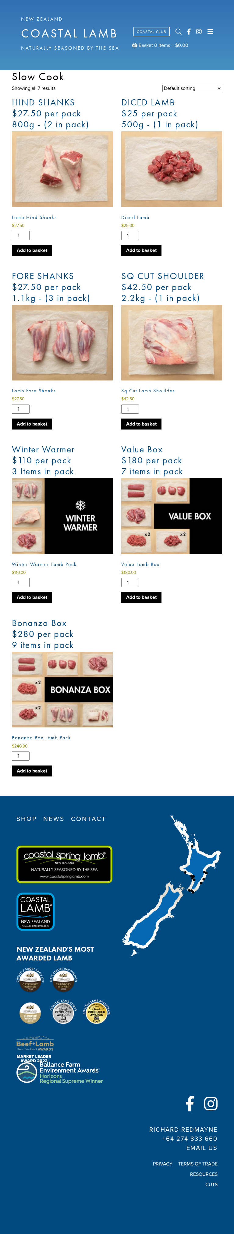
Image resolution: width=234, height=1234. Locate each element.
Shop (26, 819)
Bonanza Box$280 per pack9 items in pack (43, 634)
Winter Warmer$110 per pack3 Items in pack (43, 460)
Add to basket (32, 250)
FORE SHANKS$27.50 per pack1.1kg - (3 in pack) (51, 287)
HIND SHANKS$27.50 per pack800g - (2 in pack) (50, 113)
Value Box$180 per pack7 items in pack (152, 460)
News (54, 819)
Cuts (211, 1185)
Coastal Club (151, 32)
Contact (88, 819)
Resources (204, 1174)
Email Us (202, 1148)
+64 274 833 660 (190, 1139)
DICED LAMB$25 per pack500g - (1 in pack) (160, 113)
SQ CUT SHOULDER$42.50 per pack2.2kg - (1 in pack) (162, 287)
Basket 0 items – (162, 45)
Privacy (162, 1164)
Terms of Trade (198, 1164)
